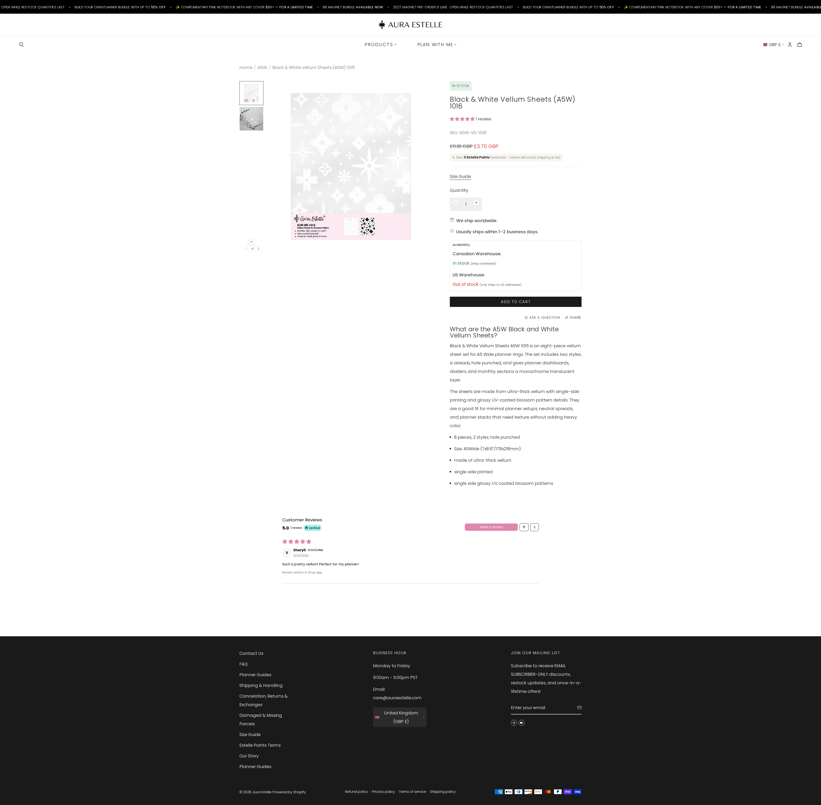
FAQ (243, 664)
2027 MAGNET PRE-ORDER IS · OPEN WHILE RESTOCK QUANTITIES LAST (453, 7)
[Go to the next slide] (251, 241)
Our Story (249, 756)
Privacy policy (383, 791)
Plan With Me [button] (435, 44)
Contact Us (251, 653)
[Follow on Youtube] (521, 723)
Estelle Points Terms (260, 745)
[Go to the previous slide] (251, 85)
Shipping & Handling (261, 685)
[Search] (21, 45)
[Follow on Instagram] (514, 723)
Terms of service (412, 791)
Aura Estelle (262, 792)
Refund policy (356, 791)
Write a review (491, 527)
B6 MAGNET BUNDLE (353, 7)
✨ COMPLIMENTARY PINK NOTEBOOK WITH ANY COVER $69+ (244, 7)
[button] (463, 119)
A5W (262, 67)
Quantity (459, 190)
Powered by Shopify (289, 792)
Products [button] (379, 44)
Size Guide (460, 176)
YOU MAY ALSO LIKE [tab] (410, 606)
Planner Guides (255, 675)
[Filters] (524, 527)
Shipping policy (443, 791)
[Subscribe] (579, 707)
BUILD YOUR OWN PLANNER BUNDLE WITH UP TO (120, 7)
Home (245, 67)
